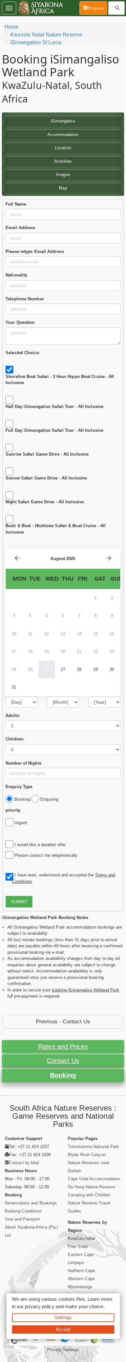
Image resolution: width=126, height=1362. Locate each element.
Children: (14, 739)
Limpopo (76, 1262)
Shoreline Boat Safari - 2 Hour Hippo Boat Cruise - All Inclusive (59, 379)
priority (12, 810)
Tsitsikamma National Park (93, 1146)
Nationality (16, 275)
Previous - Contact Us (63, 1022)
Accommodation (62, 134)
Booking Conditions (23, 1211)
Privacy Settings (63, 1349)
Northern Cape (81, 1270)
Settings (63, 1317)
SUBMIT (19, 901)
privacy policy (39, 1306)
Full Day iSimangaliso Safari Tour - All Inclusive (54, 430)
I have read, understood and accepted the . (63, 878)
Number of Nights (23, 763)
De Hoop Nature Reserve (91, 1186)
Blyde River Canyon (87, 1154)
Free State (78, 1246)
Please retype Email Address (34, 251)
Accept (63, 1329)
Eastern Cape (81, 1254)
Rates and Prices (63, 1046)
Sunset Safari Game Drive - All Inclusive (46, 478)
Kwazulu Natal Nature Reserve (46, 34)
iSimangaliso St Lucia (35, 42)
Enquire (97, 8)
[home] (40, 8)
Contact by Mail (24, 1162)
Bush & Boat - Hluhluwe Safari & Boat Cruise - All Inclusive (55, 529)
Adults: (12, 715)
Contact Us (63, 1060)
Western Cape (81, 1278)
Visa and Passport (22, 1219)
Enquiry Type (18, 786)
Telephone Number (24, 298)
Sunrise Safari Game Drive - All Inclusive (47, 454)
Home (11, 27)
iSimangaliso (63, 121)
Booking (63, 1075)
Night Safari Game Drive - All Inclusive (44, 501)
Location (63, 147)
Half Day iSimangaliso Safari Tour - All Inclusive (54, 406)
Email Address (20, 227)
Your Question (20, 322)
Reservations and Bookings (31, 1203)
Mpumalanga (80, 1286)
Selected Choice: (22, 352)
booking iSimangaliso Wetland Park (85, 990)
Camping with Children (89, 1195)
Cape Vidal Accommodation (94, 1178)
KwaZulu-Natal (81, 1238)
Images (63, 174)
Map (63, 188)
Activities (63, 161)
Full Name (15, 204)
